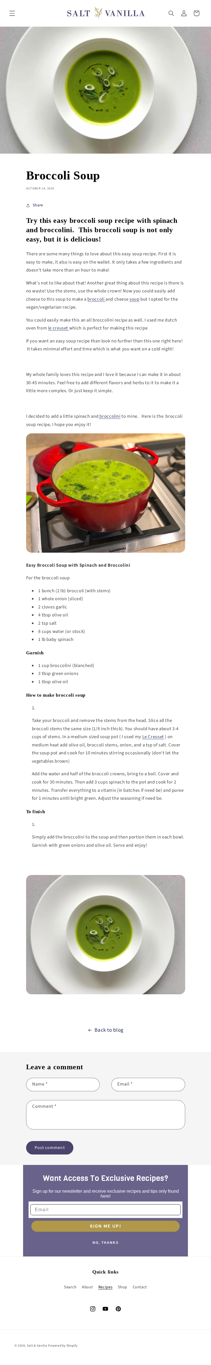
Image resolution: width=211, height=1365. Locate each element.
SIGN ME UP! (105, 1226)
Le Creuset (153, 736)
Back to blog (109, 1030)
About (87, 1287)
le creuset (58, 328)
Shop (122, 1287)
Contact (140, 1287)
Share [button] (38, 205)
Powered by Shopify (62, 1345)
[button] (12, 13)
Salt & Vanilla (37, 1345)
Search (70, 1287)
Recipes (105, 1287)
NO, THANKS (106, 1243)
